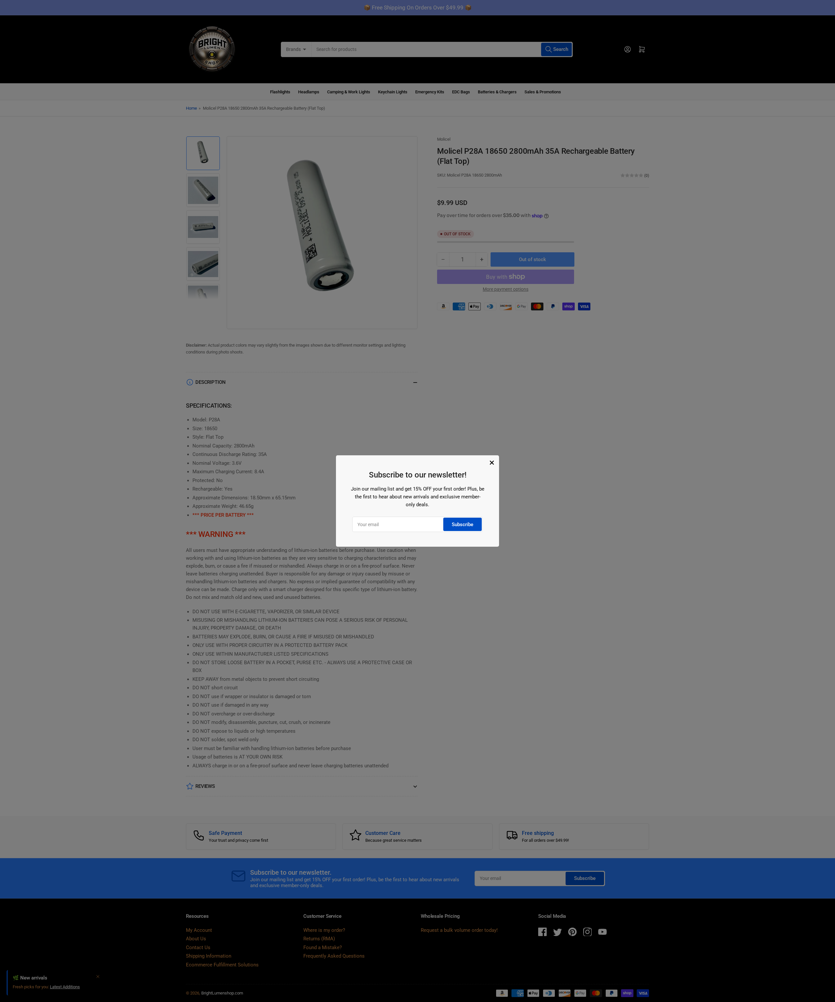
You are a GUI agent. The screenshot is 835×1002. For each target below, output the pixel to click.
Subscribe (462, 524)
